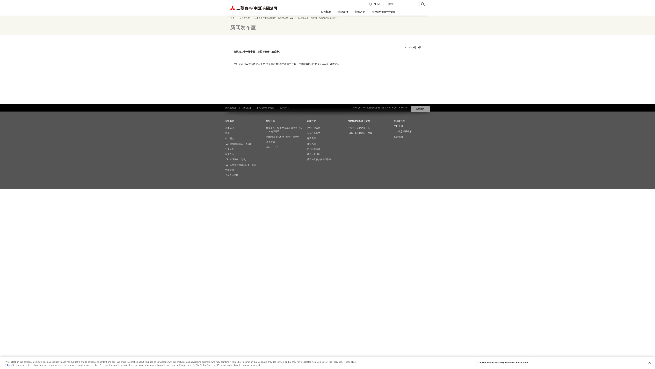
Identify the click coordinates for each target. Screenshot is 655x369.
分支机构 (229, 149)
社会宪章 (311, 143)
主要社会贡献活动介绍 (359, 128)
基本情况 (229, 128)
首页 (232, 18)
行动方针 (311, 121)
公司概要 (229, 121)
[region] (327, 363)
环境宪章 (311, 138)
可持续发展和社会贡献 (359, 121)
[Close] (649, 362)
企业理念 (229, 138)
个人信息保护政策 (265, 107)
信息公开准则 (313, 154)
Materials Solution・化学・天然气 (282, 136)
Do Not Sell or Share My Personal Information (503, 362)
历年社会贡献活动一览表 (360, 133)
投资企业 (229, 154)
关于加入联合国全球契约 (319, 159)
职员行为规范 (313, 133)
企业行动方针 (313, 128)
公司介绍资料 (231, 175)
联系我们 (284, 107)
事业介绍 (270, 121)
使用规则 (246, 107)
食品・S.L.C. (272, 147)
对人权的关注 (313, 149)
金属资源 (270, 142)
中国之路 (229, 170)
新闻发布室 (244, 18)
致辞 (227, 133)
